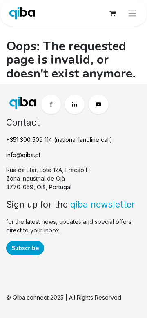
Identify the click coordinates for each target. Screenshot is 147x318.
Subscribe (25, 248)
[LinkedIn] (75, 104)
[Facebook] (51, 104)
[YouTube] (98, 104)
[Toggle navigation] (132, 13)
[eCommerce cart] (112, 13)
